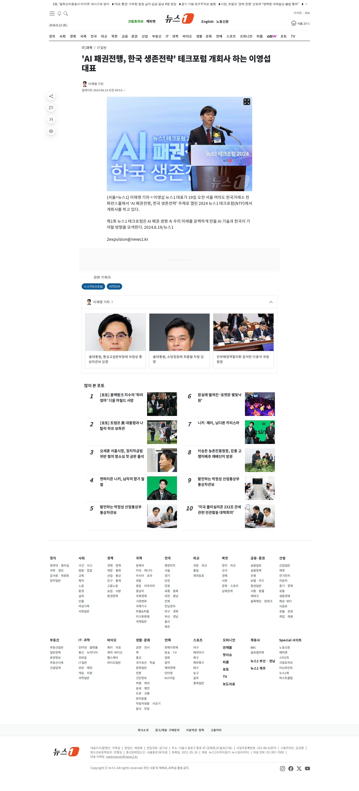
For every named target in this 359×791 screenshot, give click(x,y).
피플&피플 (142, 611)
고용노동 (112, 586)
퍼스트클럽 (286, 678)
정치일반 (55, 581)
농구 (196, 673)
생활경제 (284, 596)
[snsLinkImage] (282, 768)
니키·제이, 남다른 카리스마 (218, 423)
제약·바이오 (114, 652)
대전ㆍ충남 (171, 596)
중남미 (140, 591)
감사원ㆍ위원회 (59, 576)
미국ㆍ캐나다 (144, 570)
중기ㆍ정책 (286, 586)
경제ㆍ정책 (114, 565)
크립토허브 (136, 21)
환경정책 (112, 596)
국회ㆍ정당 (57, 570)
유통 (282, 591)
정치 (53, 558)
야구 (196, 647)
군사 (224, 570)
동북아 (140, 565)
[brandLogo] (179, 18)
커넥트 (298, 13)
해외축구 (198, 663)
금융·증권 (258, 558)
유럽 (138, 581)
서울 (167, 570)
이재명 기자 (95, 84)
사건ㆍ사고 (85, 565)
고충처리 (216, 730)
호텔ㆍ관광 (286, 611)
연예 (168, 640)
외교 (196, 558)
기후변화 (141, 601)
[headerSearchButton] (66, 13)
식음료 (283, 606)
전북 (167, 601)
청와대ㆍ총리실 (59, 565)
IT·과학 (84, 640)
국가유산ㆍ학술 (145, 663)
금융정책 (256, 570)
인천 (167, 581)
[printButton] (51, 131)
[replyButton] (51, 108)
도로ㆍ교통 (143, 693)
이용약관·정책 (195, 730)
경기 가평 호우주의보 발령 (183, 4)
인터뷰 (169, 673)
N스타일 (170, 678)
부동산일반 (56, 647)
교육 (81, 576)
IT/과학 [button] (87, 48)
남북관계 (227, 591)
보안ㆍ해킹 (85, 668)
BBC (253, 647)
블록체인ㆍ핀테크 (261, 601)
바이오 (112, 640)
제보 (307, 13)
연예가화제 (171, 647)
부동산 (54, 640)
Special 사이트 (290, 640)
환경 (81, 591)
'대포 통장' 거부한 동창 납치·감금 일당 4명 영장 (130, 4)
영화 (167, 658)
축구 (196, 658)
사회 (82, 558)
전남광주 (170, 606)
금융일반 (256, 565)
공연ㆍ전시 (143, 647)
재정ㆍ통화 (114, 570)
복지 (81, 581)
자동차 (283, 581)
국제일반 (141, 622)
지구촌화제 (142, 617)
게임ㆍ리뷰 (85, 673)
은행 (253, 576)
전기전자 (284, 576)
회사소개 (143, 730)
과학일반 (84, 678)
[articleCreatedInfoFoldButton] (124, 90)
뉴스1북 (284, 673)
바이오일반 (114, 663)
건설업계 (55, 668)
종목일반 (198, 683)
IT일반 (83, 663)
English (208, 22)
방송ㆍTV (171, 652)
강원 (167, 586)
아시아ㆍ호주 (144, 576)
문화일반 (141, 668)
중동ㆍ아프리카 (145, 586)
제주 (167, 627)
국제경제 (141, 596)
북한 (225, 558)
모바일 (83, 658)
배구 (196, 668)
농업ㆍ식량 (114, 591)
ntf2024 (114, 286)
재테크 (255, 596)
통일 (196, 570)
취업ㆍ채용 (286, 617)
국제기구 (141, 606)
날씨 (81, 596)
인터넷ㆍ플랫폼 (88, 647)
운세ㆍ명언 (143, 688)
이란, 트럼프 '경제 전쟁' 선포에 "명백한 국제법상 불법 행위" (244, 4)
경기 (167, 576)
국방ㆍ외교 (200, 565)
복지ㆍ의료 (114, 647)
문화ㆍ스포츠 (230, 586)
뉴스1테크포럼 (93, 286)
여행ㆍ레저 (143, 683)
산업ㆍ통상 (114, 576)
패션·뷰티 (285, 601)
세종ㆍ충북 (171, 591)
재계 (282, 570)
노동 (81, 586)
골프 (196, 678)
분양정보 (55, 658)
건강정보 (141, 678)
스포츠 (198, 640)
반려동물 (141, 699)
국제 (139, 558)
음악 (167, 663)
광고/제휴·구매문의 (167, 730)
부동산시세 (56, 663)
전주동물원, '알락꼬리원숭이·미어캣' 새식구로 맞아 (60, 4)
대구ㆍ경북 (171, 611)
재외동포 (198, 576)
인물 (81, 601)
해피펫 (151, 21)
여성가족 (84, 606)
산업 (282, 558)
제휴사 (255, 640)
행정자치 (170, 565)
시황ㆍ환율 (257, 591)
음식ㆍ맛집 (143, 709)
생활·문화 (143, 640)
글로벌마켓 (257, 652)
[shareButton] (51, 96)
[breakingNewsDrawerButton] (59, 13)
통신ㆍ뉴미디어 (88, 652)
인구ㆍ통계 (114, 581)
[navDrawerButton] (52, 13)
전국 (168, 558)
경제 (110, 558)
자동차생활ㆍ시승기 (148, 703)
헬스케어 (112, 658)
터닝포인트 (286, 668)
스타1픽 (284, 658)
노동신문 (222, 22)
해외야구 (198, 652)
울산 (167, 622)
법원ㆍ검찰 (85, 570)
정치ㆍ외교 (229, 565)
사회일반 (84, 611)
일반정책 (55, 652)
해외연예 (170, 668)
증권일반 (256, 586)
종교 (138, 658)
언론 (138, 673)
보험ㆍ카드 (257, 581)
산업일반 (284, 565)
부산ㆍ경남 (171, 617)
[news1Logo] (66, 751)
